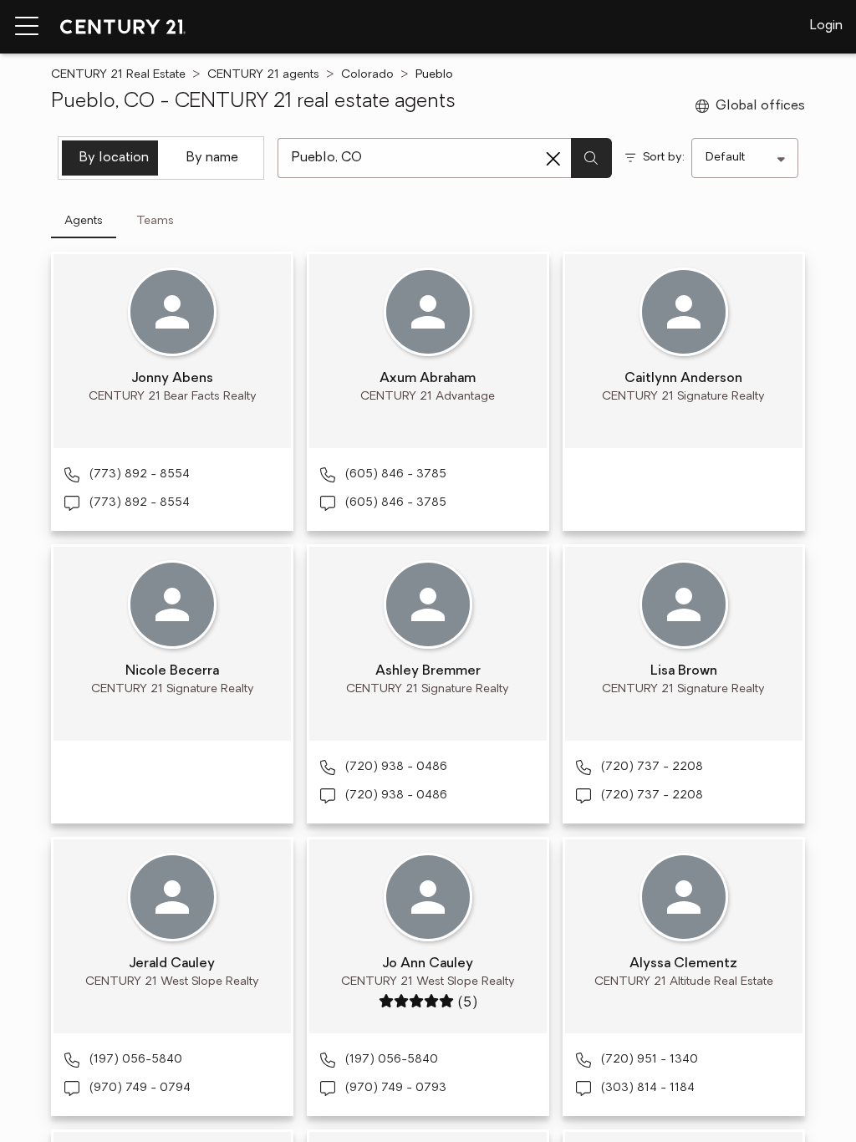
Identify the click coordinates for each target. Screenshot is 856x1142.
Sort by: (664, 157)
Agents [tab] (83, 221)
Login (826, 26)
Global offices (760, 106)
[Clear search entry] (553, 159)
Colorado (367, 75)
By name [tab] (212, 158)
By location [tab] (114, 158)
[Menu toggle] (26, 26)
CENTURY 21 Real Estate (118, 75)
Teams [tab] (155, 221)
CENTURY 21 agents (263, 75)
